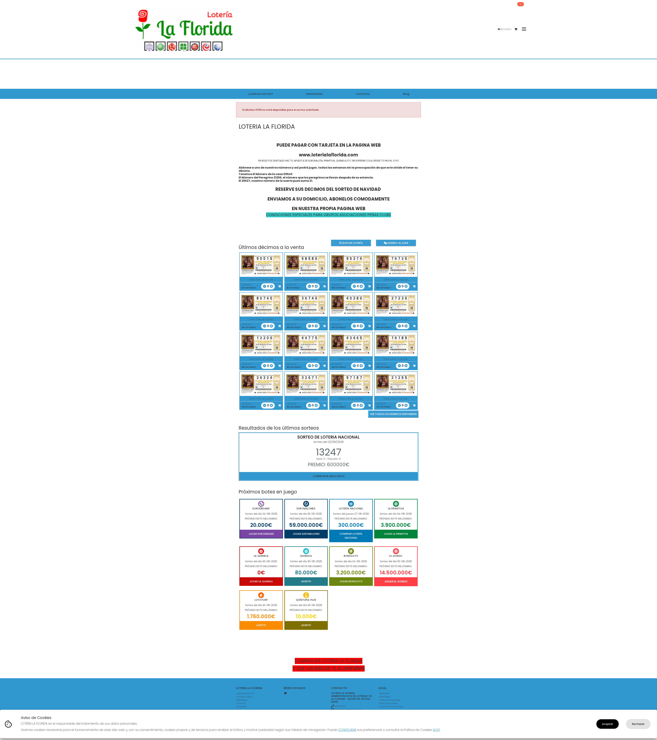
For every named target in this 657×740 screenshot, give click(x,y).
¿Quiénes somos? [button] (260, 94)
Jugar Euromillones (306, 534)
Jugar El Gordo (396, 581)
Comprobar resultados (328, 476)
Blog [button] (406, 94)
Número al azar (397, 243)
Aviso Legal (384, 696)
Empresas (241, 706)
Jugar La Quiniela (261, 581)
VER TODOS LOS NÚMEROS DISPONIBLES (393, 414)
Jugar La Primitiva (396, 534)
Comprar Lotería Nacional (351, 535)
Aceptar (607, 724)
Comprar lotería (244, 696)
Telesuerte (384, 693)
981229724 (340, 706)
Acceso (505, 29)
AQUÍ (436, 730)
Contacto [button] (363, 94)
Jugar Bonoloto (351, 581)
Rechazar (638, 724)
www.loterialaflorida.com (328, 155)
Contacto (241, 703)
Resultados (241, 700)
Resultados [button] (314, 94)
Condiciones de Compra (391, 706)
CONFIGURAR (347, 730)
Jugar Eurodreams (261, 534)
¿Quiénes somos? (245, 693)
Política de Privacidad (389, 700)
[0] (517, 29)
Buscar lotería (352, 243)
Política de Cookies (388, 703)
